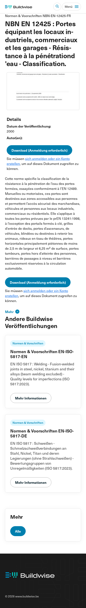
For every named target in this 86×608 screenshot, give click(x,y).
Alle (18, 531)
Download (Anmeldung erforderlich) (39, 150)
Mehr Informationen (31, 398)
